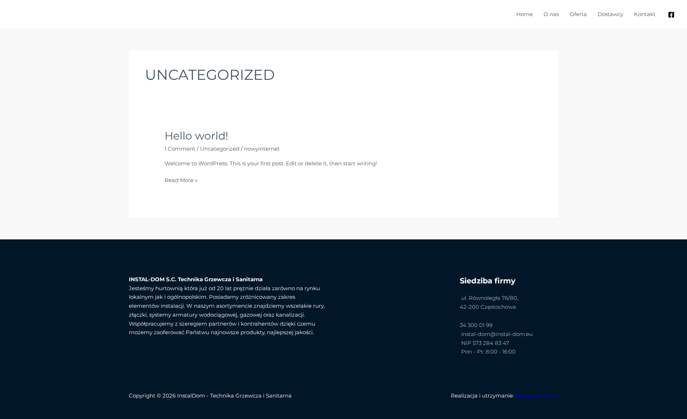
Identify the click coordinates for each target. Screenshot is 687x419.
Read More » (181, 180)
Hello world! (196, 135)
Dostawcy (610, 14)
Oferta (578, 14)
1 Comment (180, 148)
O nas (551, 14)
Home (524, 14)
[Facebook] (671, 14)
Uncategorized (219, 148)
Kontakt (645, 14)
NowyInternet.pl (536, 395)
